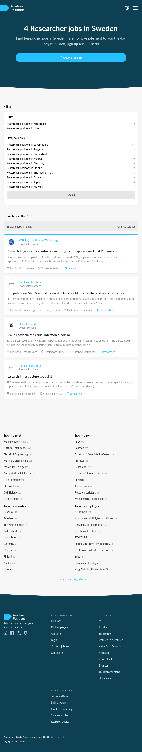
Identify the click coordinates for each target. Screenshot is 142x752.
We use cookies (17, 741)
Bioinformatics (14, 479)
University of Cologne (88, 563)
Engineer (72, 268)
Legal (6, 741)
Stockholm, (25, 244)
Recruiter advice (60, 721)
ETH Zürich (83, 537)
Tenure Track (83, 486)
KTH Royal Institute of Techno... (94, 550)
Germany (10, 543)
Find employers (59, 627)
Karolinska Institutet (30, 282)
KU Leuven (83, 512)
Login (54, 640)
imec (79, 556)
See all (71, 195)
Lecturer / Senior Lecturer (91, 473)
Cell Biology (12, 492)
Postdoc (81, 448)
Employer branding (61, 709)
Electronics (12, 486)
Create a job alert (72, 57)
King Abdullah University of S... (93, 569)
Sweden (36, 244)
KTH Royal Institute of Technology (38, 240)
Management (105, 678)
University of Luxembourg (91, 524)
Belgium (10, 512)
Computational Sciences (19, 473)
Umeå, (23, 327)
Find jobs (56, 621)
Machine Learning (16, 441)
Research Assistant (109, 672)
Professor (82, 460)
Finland (9, 556)
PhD (79, 441)
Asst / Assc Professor (110, 646)
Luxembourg (12, 537)
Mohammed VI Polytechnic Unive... (96, 518)
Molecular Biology (16, 467)
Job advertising (59, 696)
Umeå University (28, 324)
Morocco (10, 550)
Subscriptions (59, 702)
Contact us (57, 652)
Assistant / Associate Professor (94, 454)
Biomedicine (13, 499)
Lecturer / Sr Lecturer (110, 640)
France (9, 569)
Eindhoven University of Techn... (94, 543)
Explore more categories (70, 579)
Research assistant (87, 492)
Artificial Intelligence (17, 448)
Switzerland (12, 531)
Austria (9, 563)
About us (56, 633)
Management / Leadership (91, 499)
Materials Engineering (18, 460)
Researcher (106, 310)
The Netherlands (15, 524)
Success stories (59, 715)
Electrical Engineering (18, 454)
